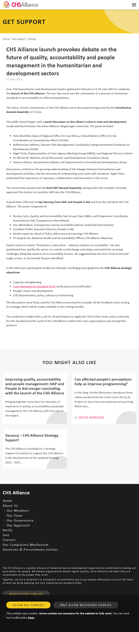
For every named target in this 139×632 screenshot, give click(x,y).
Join (6, 535)
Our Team (15, 515)
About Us (10, 505)
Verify (7, 530)
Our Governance (20, 520)
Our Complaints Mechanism (25, 544)
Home (6, 38)
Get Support (18, 38)
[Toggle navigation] (134, 4)
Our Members (18, 510)
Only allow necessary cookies (86, 605)
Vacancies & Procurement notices (30, 549)
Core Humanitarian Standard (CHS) (34, 286)
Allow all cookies (28, 605)
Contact (9, 539)
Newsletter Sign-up (26, 594)
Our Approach (18, 525)
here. (31, 617)
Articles (32, 38)
